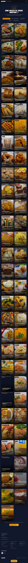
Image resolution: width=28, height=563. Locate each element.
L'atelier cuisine (13, 548)
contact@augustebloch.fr (4, 539)
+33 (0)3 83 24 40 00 (4, 537)
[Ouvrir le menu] (26, 1)
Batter (10, 20)
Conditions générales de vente (22, 543)
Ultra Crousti (22, 18)
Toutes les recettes (6, 18)
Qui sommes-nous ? (13, 541)
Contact (11, 545)
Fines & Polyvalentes (15, 18)
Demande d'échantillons (12, 543)
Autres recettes (16, 20)
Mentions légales (22, 541)
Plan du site (21, 545)
